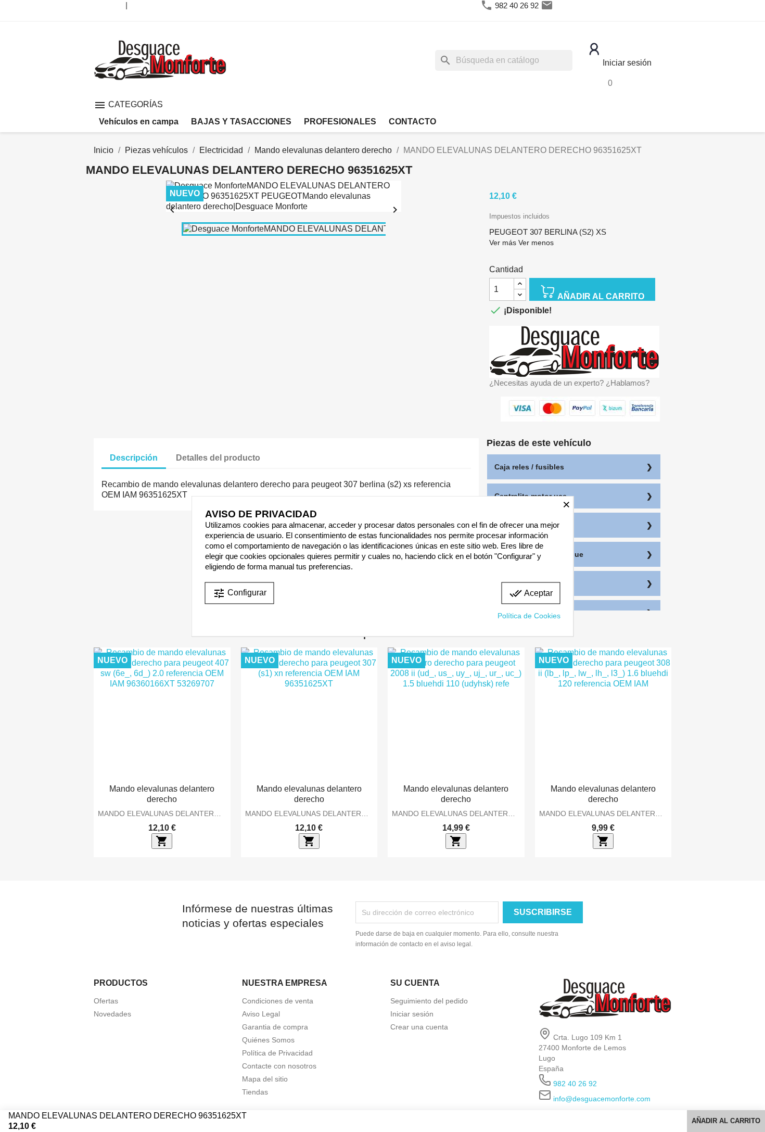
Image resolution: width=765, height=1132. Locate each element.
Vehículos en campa (138, 121)
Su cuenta (415, 982)
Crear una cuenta (419, 1027)
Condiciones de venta (277, 1001)
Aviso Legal (261, 1014)
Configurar (239, 593)
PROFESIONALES (340, 121)
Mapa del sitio (265, 1079)
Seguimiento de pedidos (170, 5)
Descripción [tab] (134, 457)
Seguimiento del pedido (429, 1001)
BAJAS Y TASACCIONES (241, 121)
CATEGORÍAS (128, 104)
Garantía (109, 5)
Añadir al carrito (600, 296)
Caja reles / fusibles (529, 467)
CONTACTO (412, 121)
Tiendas (255, 1092)
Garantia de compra (275, 1027)
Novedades (112, 1014)
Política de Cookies (529, 615)
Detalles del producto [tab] (218, 457)
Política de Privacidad (277, 1053)
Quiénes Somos (268, 1040)
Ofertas (106, 1001)
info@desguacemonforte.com (605, 5)
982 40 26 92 (517, 5)
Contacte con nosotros (279, 1066)
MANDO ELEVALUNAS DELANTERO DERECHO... (162, 813)
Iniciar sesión (412, 1014)
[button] (101, 752)
